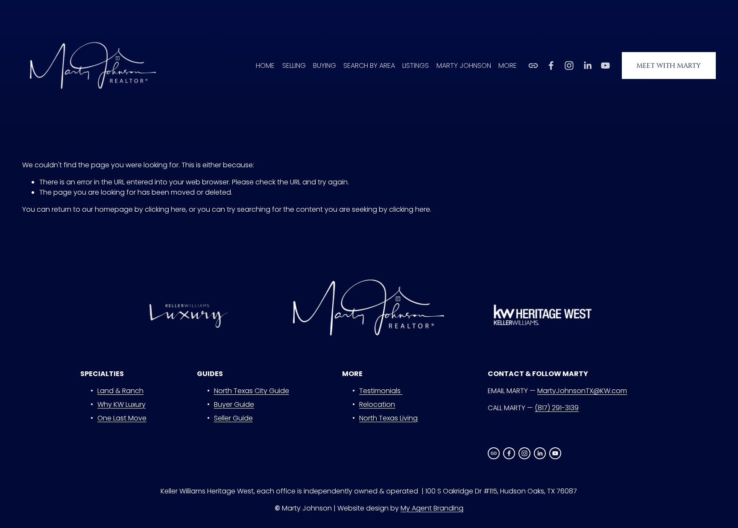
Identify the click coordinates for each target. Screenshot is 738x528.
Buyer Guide (234, 404)
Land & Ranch (120, 391)
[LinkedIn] (587, 65)
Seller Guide (233, 418)
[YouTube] (605, 65)
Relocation (377, 404)
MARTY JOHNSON (463, 65)
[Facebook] (551, 65)
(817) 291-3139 (557, 408)
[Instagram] (569, 65)
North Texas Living (388, 418)
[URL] (533, 65)
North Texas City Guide (251, 391)
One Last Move (121, 418)
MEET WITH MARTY (668, 65)
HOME (265, 65)
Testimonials (380, 391)
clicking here (165, 209)
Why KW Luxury (121, 404)
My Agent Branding (432, 508)
